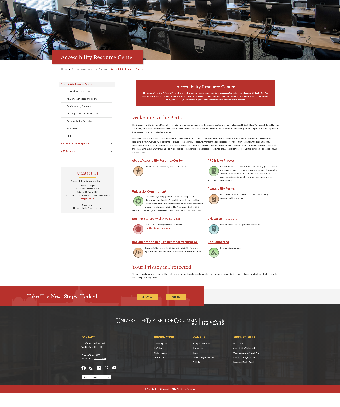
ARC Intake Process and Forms (82, 98)
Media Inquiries (161, 352)
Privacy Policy (239, 343)
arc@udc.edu (87, 198)
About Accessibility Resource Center (157, 160)
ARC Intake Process (221, 160)
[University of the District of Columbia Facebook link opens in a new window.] (83, 368)
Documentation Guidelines (80, 121)
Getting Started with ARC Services (156, 218)
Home (64, 69)
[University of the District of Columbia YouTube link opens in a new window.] (114, 368)
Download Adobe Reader (244, 362)
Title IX (196, 362)
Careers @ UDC (161, 343)
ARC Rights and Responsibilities (82, 113)
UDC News (158, 348)
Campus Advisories (201, 343)
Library (196, 352)
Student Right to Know (203, 357)
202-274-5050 (100, 358)
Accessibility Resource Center (76, 84)
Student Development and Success (89, 69)
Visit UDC (176, 297)
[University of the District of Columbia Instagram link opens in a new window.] (91, 368)
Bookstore (198, 348)
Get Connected (218, 242)
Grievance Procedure (222, 218)
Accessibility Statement (244, 348)
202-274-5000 (94, 354)
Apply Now (147, 297)
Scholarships (73, 128)
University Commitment (79, 91)
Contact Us (159, 357)
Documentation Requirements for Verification (165, 242)
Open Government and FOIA (246, 352)
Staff (69, 136)
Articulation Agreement (244, 357)
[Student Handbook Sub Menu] (112, 143)
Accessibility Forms (221, 188)
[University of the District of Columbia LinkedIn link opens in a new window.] (99, 368)
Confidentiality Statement (80, 106)
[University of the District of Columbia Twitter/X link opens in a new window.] (107, 368)
